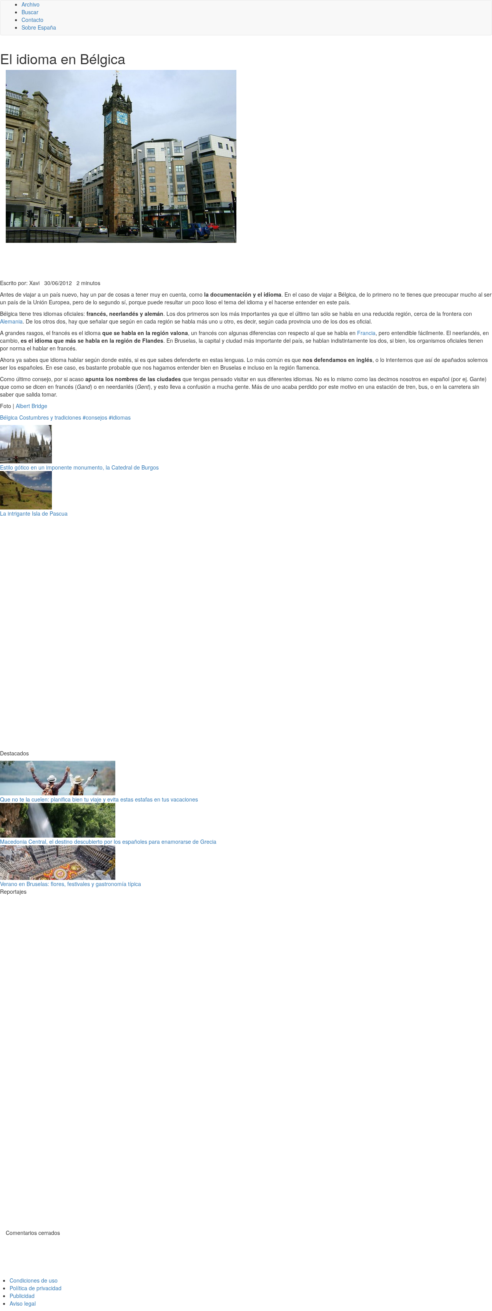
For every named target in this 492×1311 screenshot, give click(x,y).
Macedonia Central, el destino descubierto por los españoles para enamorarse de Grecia (108, 841)
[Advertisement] (188, 260)
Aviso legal (23, 1303)
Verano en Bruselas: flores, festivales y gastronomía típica (70, 884)
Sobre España (39, 27)
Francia (366, 333)
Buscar (30, 12)
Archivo (31, 4)
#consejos (95, 417)
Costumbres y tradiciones (50, 417)
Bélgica (9, 417)
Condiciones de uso (34, 1280)
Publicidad (22, 1295)
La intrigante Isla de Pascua (34, 513)
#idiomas (120, 417)
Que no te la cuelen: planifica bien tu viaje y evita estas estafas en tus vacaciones (99, 799)
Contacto (32, 19)
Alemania (11, 321)
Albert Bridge (31, 406)
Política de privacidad (36, 1288)
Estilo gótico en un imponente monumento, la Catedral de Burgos (79, 467)
